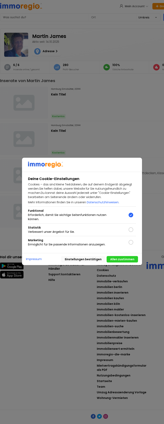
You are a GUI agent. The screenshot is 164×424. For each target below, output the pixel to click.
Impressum (34, 259)
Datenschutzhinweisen (103, 202)
